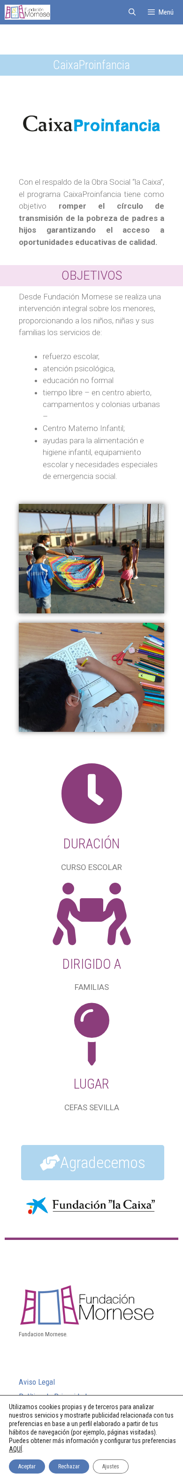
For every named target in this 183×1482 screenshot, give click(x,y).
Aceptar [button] (27, 1466)
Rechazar (69, 1466)
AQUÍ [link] (15, 1449)
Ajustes (110, 1466)
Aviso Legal (37, 1382)
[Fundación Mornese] (27, 12)
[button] (92, 1162)
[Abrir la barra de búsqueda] (131, 12)
